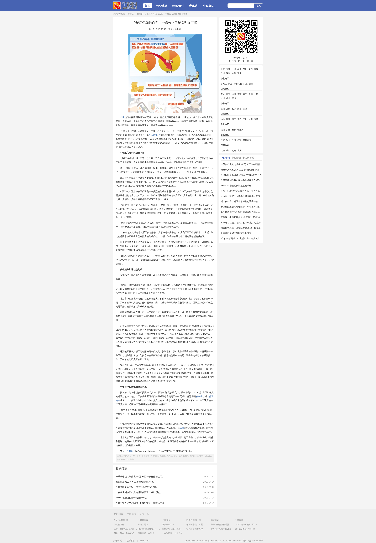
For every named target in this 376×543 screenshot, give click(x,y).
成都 (228, 150)
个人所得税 (154, 135)
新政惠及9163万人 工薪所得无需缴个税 (135, 482)
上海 (234, 69)
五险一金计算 (168, 524)
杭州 (239, 69)
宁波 (223, 94)
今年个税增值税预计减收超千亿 (131, 497)
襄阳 (223, 109)
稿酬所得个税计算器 (171, 529)
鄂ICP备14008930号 (253, 540)
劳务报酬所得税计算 (220, 524)
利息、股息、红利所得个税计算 (128, 533)
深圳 (228, 73)
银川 (228, 140)
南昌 (239, 109)
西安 (223, 140)
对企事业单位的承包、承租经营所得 (154, 529)
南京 (228, 94)
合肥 (251, 94)
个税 (122, 117)
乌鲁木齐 (247, 140)
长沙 (234, 109)
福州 (234, 94)
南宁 (234, 119)
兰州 (234, 140)
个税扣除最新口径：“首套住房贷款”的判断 (136, 487)
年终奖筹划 (143, 524)
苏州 (245, 69)
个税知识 (209, 5)
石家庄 (224, 84)
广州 (223, 73)
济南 (239, 94)
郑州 (228, 109)
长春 (234, 129)
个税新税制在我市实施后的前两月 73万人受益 (138, 492)
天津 (228, 69)
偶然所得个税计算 (146, 533)
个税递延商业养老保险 (172, 533)
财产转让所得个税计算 (245, 529)
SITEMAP (144, 540)
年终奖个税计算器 (194, 524)
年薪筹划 (178, 5)
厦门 (251, 69)
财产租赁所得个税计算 (221, 529)
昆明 (223, 150)
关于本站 (117, 540)
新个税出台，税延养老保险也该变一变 (239, 201)
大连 (228, 129)
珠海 (228, 119)
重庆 (239, 73)
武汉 (256, 69)
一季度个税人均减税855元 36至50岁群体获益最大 (140, 476)
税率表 (193, 5)
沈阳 (223, 129)
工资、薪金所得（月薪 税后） (127, 529)
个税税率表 (143, 520)
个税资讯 (139, 14)
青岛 (245, 94)
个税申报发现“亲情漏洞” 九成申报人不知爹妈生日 (140, 503)
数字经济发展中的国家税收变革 (236, 233)
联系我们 (130, 540)
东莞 (234, 73)
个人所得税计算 (121, 520)
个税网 (125, 5)
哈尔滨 (240, 129)
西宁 (239, 140)
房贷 (182, 427)
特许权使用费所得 (194, 529)
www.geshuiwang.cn (212, 540)
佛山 (223, 119)
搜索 (258, 5)
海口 (239, 119)
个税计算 (161, 5)
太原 (230, 84)
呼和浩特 (238, 84)
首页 (148, 5)
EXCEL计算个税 (193, 520)
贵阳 (234, 150)
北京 (223, 69)
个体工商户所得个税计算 (246, 524)
